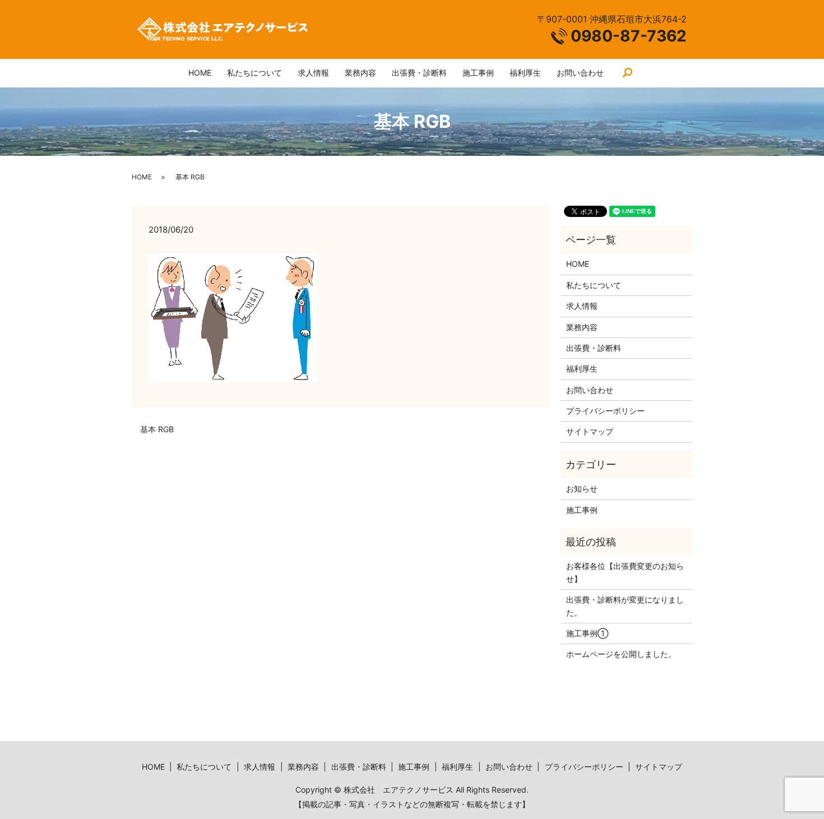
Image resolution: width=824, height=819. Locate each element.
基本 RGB (157, 429)
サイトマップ (589, 431)
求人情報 (313, 72)
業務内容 (360, 72)
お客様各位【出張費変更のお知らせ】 (625, 572)
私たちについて (254, 72)
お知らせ (582, 488)
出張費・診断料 (419, 72)
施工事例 (478, 72)
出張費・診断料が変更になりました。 (625, 606)
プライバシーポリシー (605, 410)
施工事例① (587, 633)
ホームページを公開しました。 (621, 654)
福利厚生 (525, 72)
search (627, 73)
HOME (199, 72)
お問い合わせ (580, 72)
